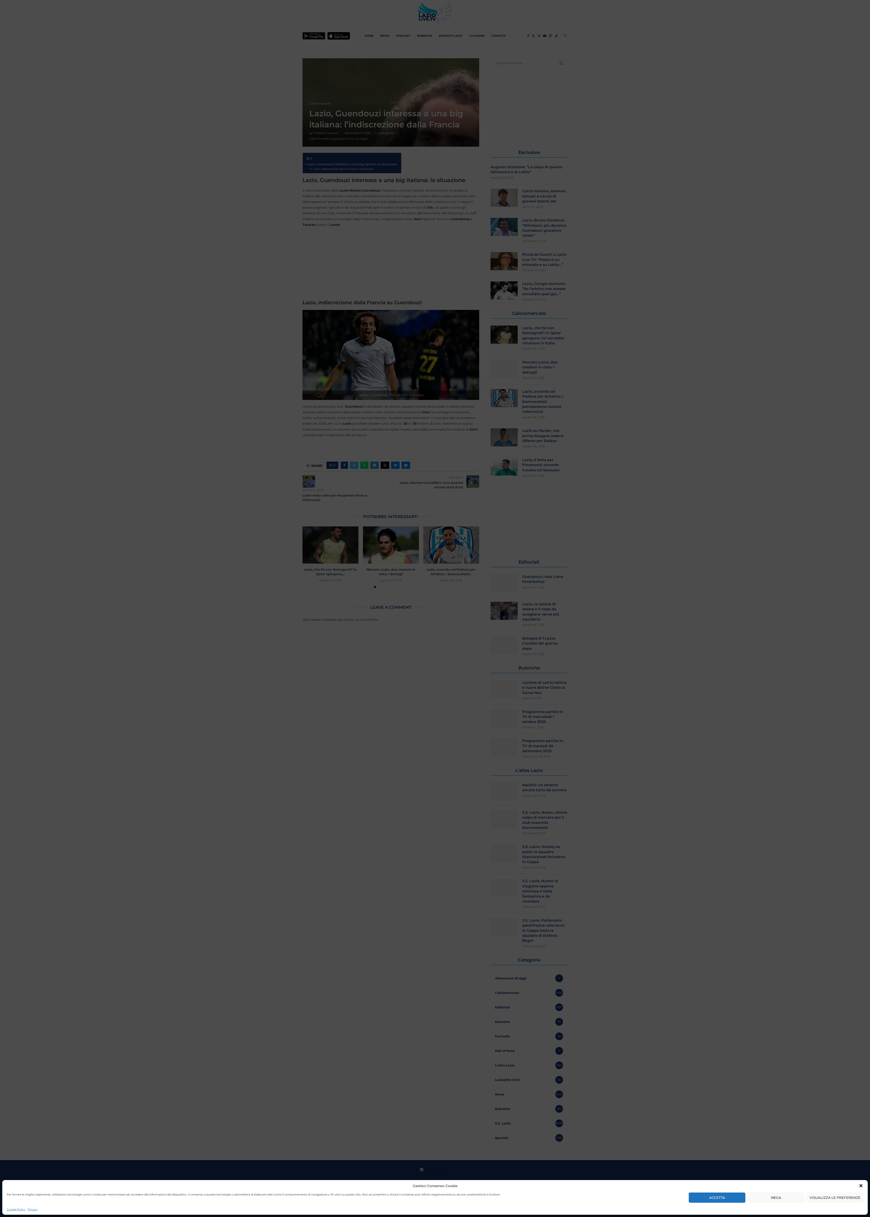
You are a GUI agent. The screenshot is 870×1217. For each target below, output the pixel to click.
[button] (861, 1185)
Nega (776, 1197)
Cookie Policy (16, 1209)
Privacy (33, 1209)
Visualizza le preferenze (835, 1197)
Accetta (717, 1197)
